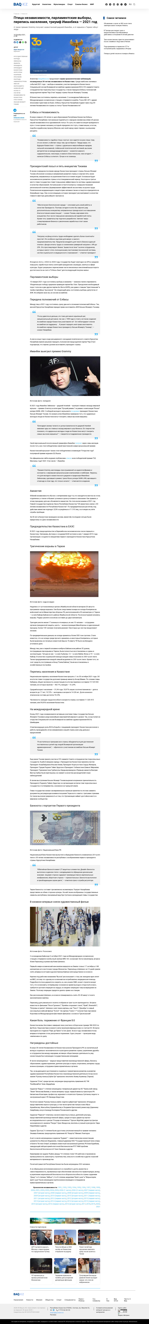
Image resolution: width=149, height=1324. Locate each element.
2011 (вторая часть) (42, 1198)
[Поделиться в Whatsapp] (23, 42)
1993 (69, 1187)
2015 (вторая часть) (39, 1204)
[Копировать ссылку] (26, 42)
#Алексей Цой (18, 88)
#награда (17, 79)
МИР (92, 4)
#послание (17, 77)
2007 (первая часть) (92, 1190)
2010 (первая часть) (58, 1196)
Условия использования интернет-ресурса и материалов (104, 1310)
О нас (107, 1300)
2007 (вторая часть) (42, 1193)
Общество (49, 1300)
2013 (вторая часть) (42, 1201)
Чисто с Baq (127, 1300)
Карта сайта (122, 1308)
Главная (16, 14)
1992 (65, 1187)
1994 (74, 1187)
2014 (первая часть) (58, 1201)
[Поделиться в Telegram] (17, 42)
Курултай (36, 4)
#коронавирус (19, 86)
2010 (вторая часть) (75, 1196)
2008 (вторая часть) (75, 1193)
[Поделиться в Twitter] (20, 42)
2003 (47, 1190)
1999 (98, 1187)
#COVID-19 (17, 90)
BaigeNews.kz (43, 79)
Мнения (39, 1300)
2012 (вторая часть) (75, 1198)
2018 (88, 1204)
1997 (88, 1187)
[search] (134, 4)
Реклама (53, 1315)
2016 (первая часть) (56, 1204)
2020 (98, 1204)
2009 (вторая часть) (42, 1196)
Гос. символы (96, 1300)
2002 (42, 1190)
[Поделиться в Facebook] (15, 42)
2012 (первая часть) (58, 1198)
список (69, 458)
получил (78, 443)
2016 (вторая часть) (73, 1204)
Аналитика (46, 4)
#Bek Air (16, 83)
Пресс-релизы (81, 1300)
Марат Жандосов (19, 49)
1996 (84, 1187)
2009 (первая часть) (92, 1193)
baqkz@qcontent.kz (57, 1312)
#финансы (17, 61)
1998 (93, 1187)
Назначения (18, 1300)
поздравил (75, 411)
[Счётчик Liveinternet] (122, 1311)
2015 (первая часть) (92, 1201)
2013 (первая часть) (92, 1198)
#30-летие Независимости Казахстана (19, 95)
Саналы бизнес (81, 4)
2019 (93, 1204)
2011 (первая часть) (92, 1196)
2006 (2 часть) (77, 1190)
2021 (98, 1207)
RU (130, 4)
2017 (84, 1204)
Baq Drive (116, 1300)
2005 (57, 1190)
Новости (24, 14)
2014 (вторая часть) (75, 1201)
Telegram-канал (19, 117)
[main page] (20, 4)
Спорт (70, 4)
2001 (38, 1190)
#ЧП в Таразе (18, 99)
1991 (60, 1187)
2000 (33, 1190)
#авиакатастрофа (20, 81)
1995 (79, 1187)
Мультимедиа (59, 4)
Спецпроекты (70, 1300)
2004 (52, 1190)
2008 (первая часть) (58, 1193)
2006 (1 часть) (65, 1190)
